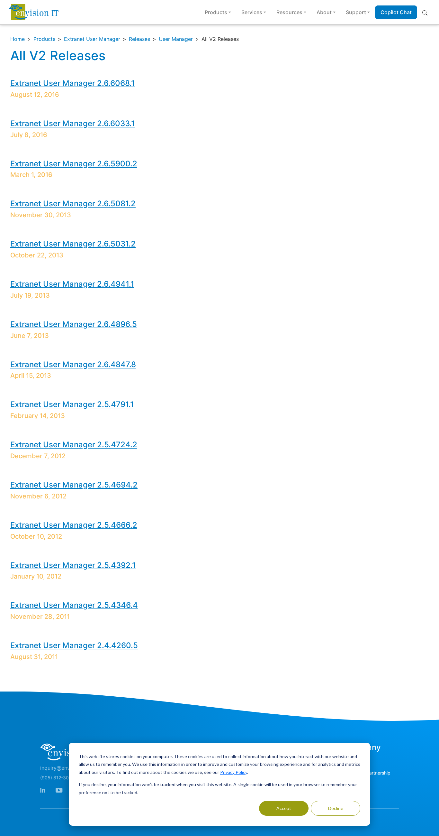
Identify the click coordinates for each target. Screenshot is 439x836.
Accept (283, 808)
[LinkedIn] (42, 789)
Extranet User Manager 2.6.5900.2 (73, 163)
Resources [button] (289, 12)
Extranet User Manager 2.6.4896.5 (73, 324)
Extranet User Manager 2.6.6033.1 (72, 123)
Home (17, 39)
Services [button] (251, 12)
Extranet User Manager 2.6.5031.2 (73, 243)
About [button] (324, 12)
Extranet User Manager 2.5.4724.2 (73, 444)
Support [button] (356, 12)
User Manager (176, 39)
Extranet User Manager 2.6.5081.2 (73, 203)
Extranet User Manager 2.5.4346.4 (74, 605)
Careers (353, 784)
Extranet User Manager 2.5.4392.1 (73, 565)
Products (44, 39)
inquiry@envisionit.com (68, 768)
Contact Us (357, 761)
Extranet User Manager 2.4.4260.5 (74, 645)
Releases (139, 39)
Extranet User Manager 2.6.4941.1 (72, 284)
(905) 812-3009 (57, 777)
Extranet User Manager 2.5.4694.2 (74, 484)
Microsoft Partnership (367, 773)
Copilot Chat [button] (396, 12)
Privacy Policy (233, 772)
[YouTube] (58, 789)
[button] (426, 12)
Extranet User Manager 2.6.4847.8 (73, 364)
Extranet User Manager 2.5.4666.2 (73, 525)
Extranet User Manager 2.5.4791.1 (72, 404)
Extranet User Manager (92, 39)
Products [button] (216, 12)
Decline (335, 808)
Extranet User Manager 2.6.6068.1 (72, 83)
